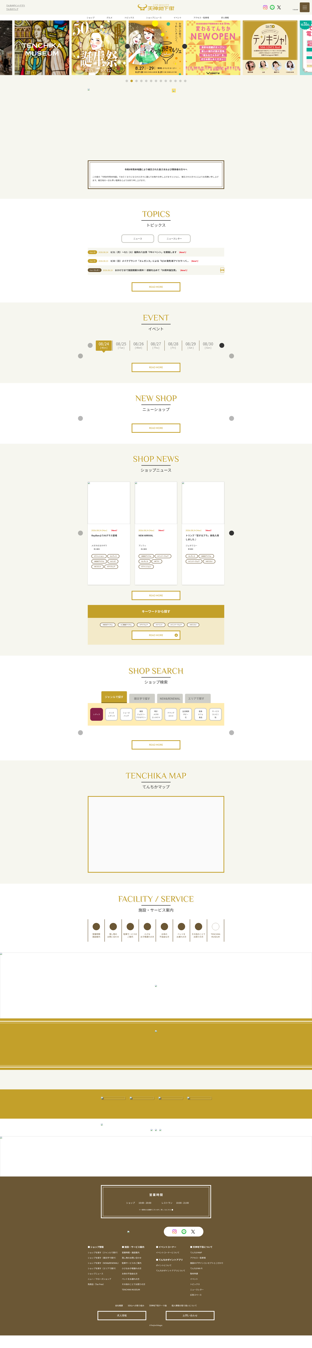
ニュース (137, 238)
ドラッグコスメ (170, 714)
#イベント (159, 625)
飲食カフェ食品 (200, 714)
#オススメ (193, 625)
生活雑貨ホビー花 (185, 714)
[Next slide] (184, 46)
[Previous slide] (127, 46)
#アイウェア (144, 625)
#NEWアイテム (108, 625)
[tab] (114, 697)
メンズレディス (111, 714)
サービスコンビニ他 (215, 714)
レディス (96, 714)
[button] (127, 81)
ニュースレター (174, 238)
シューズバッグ (126, 714)
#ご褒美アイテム (126, 625)
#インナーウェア (176, 625)
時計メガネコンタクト (156, 714)
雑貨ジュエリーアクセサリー (141, 714)
